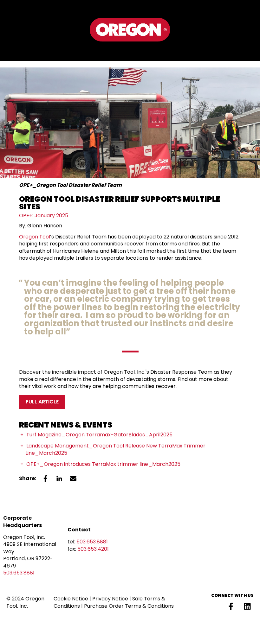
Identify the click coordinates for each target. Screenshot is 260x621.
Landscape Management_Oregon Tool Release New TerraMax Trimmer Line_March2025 (115, 449)
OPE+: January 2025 (43, 215)
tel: (88, 541)
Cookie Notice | (73, 598)
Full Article (42, 401)
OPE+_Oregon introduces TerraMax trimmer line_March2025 (103, 464)
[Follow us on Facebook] (230, 606)
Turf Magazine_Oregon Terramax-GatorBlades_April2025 (99, 434)
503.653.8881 (19, 572)
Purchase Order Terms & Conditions (129, 606)
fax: (88, 549)
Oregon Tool (34, 236)
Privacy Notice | (112, 598)
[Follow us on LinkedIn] (247, 606)
